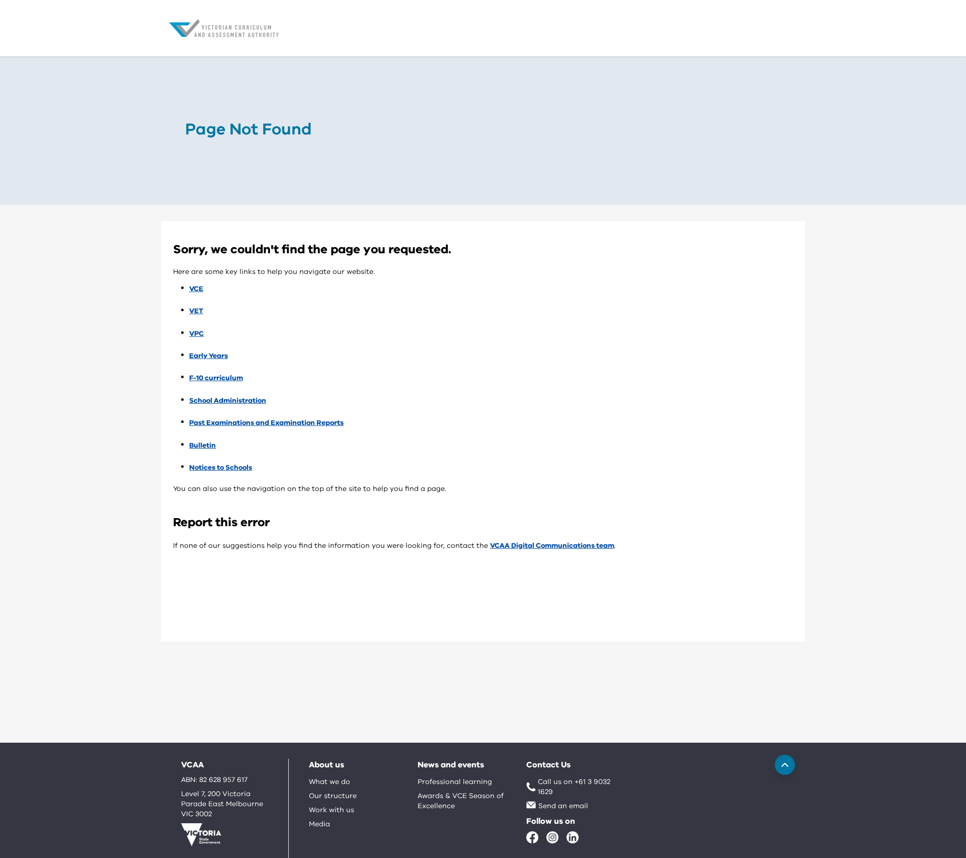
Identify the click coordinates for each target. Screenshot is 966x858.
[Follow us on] (532, 837)
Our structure (333, 796)
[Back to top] (785, 765)
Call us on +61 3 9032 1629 (574, 787)
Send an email (563, 806)
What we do (329, 781)
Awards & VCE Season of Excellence (461, 801)
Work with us (331, 810)
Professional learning (455, 781)
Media (319, 824)
